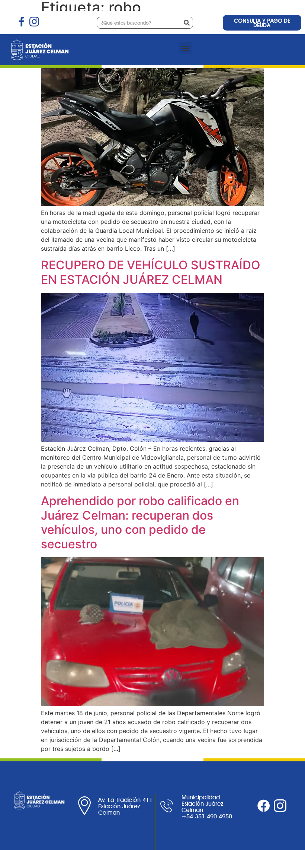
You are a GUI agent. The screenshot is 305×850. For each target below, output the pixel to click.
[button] (185, 48)
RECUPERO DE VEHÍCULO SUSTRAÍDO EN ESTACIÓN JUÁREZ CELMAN (150, 272)
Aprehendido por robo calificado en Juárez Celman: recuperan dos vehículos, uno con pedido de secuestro (140, 522)
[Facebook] (263, 805)
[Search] (187, 22)
